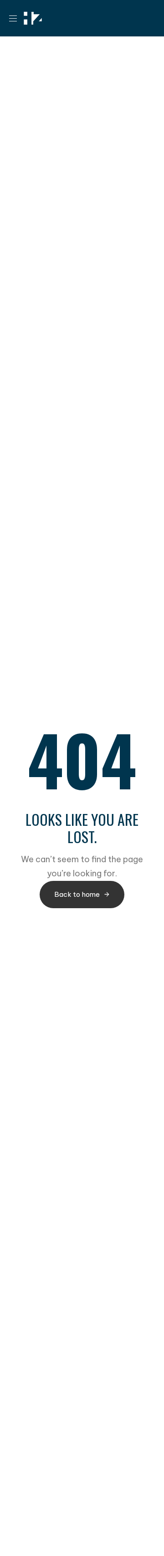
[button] (16, 18)
